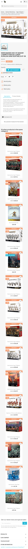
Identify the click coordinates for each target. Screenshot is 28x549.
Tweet (9, 76)
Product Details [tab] (16, 96)
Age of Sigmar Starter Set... (14, 199)
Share (5, 76)
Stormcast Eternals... (14, 222)
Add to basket (13, 70)
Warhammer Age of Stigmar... (14, 270)
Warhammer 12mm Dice (14, 484)
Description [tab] (7, 96)
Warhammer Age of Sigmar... (14, 151)
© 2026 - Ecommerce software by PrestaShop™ (12, 547)
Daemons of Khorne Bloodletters (14, 413)
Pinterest (12, 76)
